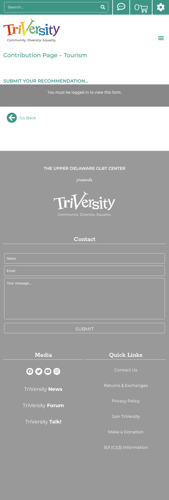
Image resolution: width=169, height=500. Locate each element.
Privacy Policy (126, 400)
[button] (161, 38)
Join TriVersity (126, 416)
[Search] (103, 7)
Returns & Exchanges (126, 385)
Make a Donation (126, 431)
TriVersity (43, 389)
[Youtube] (47, 371)
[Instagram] (56, 371)
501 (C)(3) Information (126, 447)
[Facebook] (29, 371)
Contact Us (125, 370)
